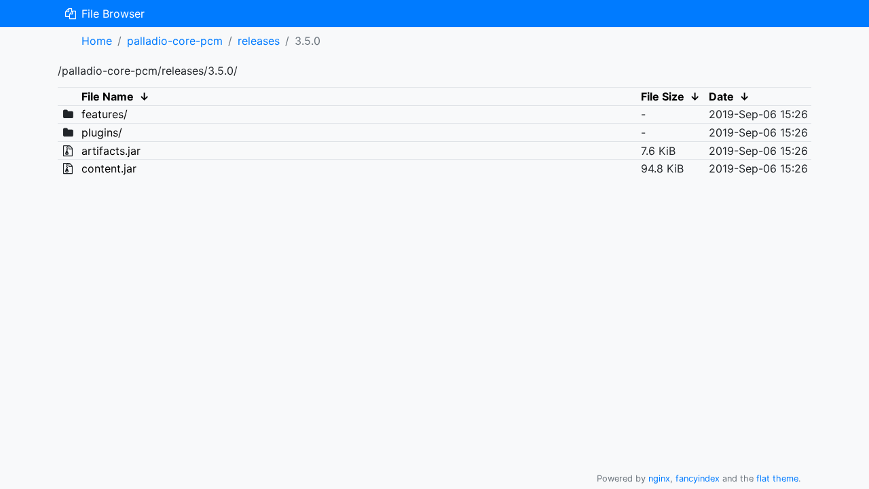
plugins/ (101, 132)
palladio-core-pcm (175, 41)
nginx (659, 478)
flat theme (777, 478)
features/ (104, 114)
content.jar (108, 168)
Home (96, 41)
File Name (107, 96)
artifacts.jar (111, 151)
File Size (662, 96)
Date (721, 96)
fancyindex (698, 478)
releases (259, 41)
